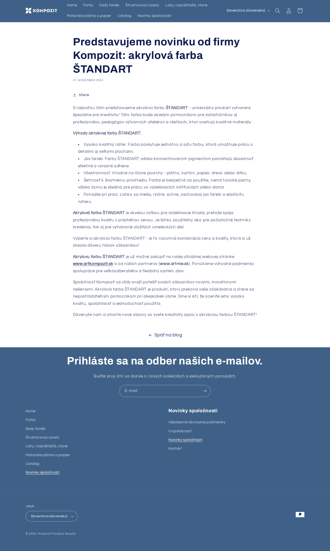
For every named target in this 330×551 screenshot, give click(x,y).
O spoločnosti (180, 431)
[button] (277, 10)
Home (31, 411)
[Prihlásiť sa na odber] (204, 391)
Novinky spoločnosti (43, 472)
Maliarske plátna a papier (48, 455)
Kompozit (44, 533)
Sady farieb (36, 429)
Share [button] (84, 95)
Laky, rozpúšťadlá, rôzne (47, 446)
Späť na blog (168, 335)
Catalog (32, 464)
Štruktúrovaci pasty (42, 437)
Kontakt (175, 448)
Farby (31, 420)
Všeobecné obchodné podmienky (196, 422)
